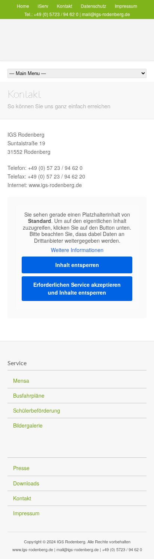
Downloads (26, 483)
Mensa (21, 380)
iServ (43, 6)
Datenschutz (93, 6)
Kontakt (64, 6)
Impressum (126, 6)
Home (23, 6)
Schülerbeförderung (36, 410)
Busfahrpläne (28, 395)
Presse (21, 468)
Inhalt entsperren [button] (77, 264)
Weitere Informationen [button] (77, 250)
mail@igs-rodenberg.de (106, 14)
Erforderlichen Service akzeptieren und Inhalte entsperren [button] (77, 288)
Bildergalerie (28, 425)
